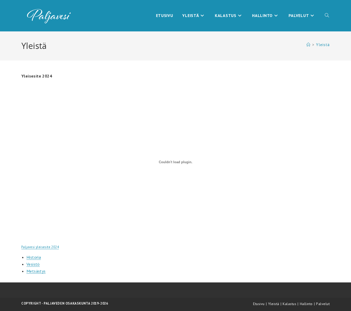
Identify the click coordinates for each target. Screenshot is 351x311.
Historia (33, 257)
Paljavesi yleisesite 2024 (40, 247)
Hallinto (306, 303)
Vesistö (33, 264)
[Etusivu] (309, 44)
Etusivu (259, 303)
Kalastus (289, 303)
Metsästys (36, 271)
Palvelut (323, 303)
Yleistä (323, 44)
